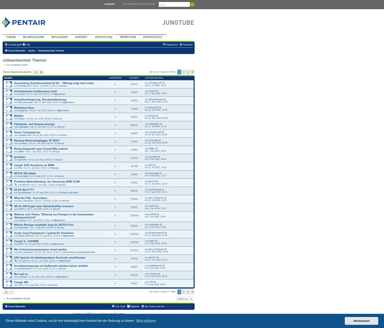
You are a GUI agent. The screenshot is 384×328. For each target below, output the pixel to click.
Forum (11, 37)
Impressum (128, 37)
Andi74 (21, 209)
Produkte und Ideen (68, 192)
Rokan (21, 118)
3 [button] (188, 72)
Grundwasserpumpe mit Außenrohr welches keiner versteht (51, 265)
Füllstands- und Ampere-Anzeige (34, 124)
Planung (54, 168)
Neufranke (23, 227)
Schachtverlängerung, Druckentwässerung (40, 99)
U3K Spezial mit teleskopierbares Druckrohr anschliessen (49, 257)
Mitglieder (60, 37)
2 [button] (183, 72)
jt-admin (22, 220)
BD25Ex (19, 115)
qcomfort (19, 156)
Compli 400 (21, 282)
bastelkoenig (24, 192)
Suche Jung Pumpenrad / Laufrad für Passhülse (44, 233)
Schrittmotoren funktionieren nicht (35, 91)
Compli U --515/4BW (26, 241)
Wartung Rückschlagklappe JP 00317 (37, 140)
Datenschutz (152, 37)
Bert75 (25, 185)
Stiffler (21, 151)
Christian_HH (24, 86)
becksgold (23, 176)
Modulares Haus (24, 107)
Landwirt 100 (24, 135)
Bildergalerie (33, 37)
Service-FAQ (103, 37)
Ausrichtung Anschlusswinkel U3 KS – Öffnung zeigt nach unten (54, 83)
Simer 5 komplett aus (27, 132)
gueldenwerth (24, 268)
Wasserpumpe (25, 102)
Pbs (20, 168)
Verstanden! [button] (361, 320)
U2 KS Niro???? (24, 189)
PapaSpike (23, 127)
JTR (20, 285)
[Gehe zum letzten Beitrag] (164, 83)
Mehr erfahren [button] (146, 320)
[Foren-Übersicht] (28, 21)
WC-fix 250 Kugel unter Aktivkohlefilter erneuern (43, 206)
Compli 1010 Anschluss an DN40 (34, 165)
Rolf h (21, 244)
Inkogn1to (23, 110)
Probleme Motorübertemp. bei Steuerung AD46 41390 (47, 181)
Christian (22, 277)
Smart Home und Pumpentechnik (79, 252)
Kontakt (81, 37)
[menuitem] (26, 44)
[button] (193, 72)
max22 (21, 94)
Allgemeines (60, 94)
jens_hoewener (25, 201)
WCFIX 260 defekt (25, 173)
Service (63, 86)
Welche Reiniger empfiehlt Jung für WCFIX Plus (43, 224)
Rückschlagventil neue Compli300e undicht (41, 148)
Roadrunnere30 (25, 236)
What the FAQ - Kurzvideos (30, 198)
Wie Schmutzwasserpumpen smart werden (40, 249)
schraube (22, 143)
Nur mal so (21, 274)
